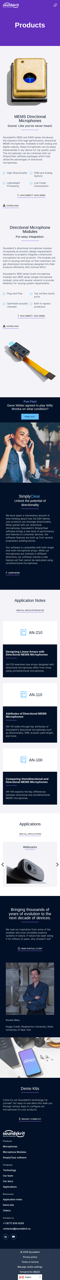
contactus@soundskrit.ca (16, 1228)
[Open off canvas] (55, 5)
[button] (2, 864)
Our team (8, 1175)
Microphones (10, 1146)
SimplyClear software (15, 1157)
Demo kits (8, 1204)
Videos (7, 1210)
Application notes (12, 1199)
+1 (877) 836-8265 (13, 1223)
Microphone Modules (14, 1152)
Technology (9, 1170)
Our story (8, 1181)
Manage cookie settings (30, 1267)
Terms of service (30, 1262)
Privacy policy (30, 1257)
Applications (10, 1186)
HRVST (36, 1272)
